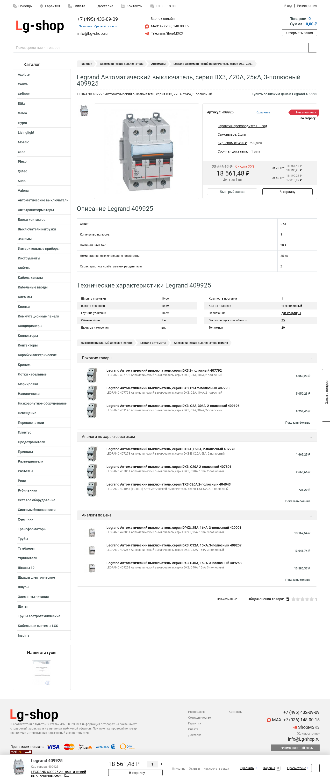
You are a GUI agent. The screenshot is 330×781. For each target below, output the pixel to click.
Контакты (135, 6)
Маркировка (28, 384)
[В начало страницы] (315, 768)
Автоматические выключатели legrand (201, 343)
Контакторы (28, 345)
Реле (22, 481)
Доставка (105, 6)
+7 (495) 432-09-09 (97, 19)
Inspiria (23, 635)
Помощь (25, 6)
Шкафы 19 (26, 568)
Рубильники (27, 490)
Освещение (27, 413)
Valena (23, 190)
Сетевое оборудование (36, 500)
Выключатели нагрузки (37, 229)
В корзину (287, 192)
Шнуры (23, 587)
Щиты (23, 606)
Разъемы (25, 471)
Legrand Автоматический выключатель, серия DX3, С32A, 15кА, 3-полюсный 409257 (174, 545)
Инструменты (29, 258)
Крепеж (24, 365)
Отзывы (194, 768)
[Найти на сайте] (312, 47)
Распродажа (197, 712)
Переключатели (31, 423)
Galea (22, 113)
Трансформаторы (32, 529)
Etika (22, 103)
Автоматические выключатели (43, 200)
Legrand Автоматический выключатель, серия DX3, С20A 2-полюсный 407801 (169, 467)
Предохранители (31, 442)
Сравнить (247, 768)
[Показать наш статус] (41, 672)
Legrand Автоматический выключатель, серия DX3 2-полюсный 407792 (164, 370)
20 (283, 327)
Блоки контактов (31, 219)
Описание (178, 768)
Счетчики (25, 519)
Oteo (21, 152)
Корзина (269, 768)
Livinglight (26, 132)
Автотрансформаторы (36, 210)
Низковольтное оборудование (42, 403)
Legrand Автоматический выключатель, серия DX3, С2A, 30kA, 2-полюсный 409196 (173, 406)
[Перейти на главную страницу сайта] (40, 26)
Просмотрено (296, 768)
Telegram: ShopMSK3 (166, 33)
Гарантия (52, 6)
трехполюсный (291, 306)
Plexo (22, 161)
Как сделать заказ (216, 768)
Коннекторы (28, 336)
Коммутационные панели (38, 316)
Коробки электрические (37, 355)
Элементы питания (33, 597)
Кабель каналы (30, 278)
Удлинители (27, 558)
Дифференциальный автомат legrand (107, 343)
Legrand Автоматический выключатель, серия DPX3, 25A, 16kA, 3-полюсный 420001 (174, 528)
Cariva (23, 84)
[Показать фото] (84, 110)
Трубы (23, 539)
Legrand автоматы (153, 343)
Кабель (24, 268)
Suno (22, 181)
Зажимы (25, 239)
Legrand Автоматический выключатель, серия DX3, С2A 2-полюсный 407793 (168, 388)
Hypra (22, 123)
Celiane (24, 94)
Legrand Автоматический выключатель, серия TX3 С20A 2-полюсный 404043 (169, 484)
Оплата (79, 6)
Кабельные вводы (33, 287)
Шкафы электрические (36, 577)
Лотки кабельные (32, 374)
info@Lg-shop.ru (303, 739)
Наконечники (29, 394)
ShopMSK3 (308, 727)
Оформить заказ (299, 33)
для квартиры (291, 313)
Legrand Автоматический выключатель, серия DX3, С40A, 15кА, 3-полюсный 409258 (174, 563)
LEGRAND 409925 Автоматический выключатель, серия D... (58, 773)
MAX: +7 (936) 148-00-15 (169, 26)
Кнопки (24, 307)
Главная (86, 64)
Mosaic (23, 142)
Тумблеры (26, 548)
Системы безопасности (37, 510)
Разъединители (30, 461)
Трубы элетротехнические (39, 616)
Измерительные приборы (38, 249)
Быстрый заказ (232, 192)
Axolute (24, 74)
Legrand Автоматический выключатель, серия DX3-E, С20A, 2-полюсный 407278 (171, 449)
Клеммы (25, 297)
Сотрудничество (199, 717)
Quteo (22, 171)
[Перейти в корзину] (285, 22)
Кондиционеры (30, 326)
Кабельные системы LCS (38, 626)
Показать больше (297, 422)
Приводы (25, 452)
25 (283, 320)
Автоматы (158, 64)
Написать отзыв (227, 599)
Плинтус (24, 432)
